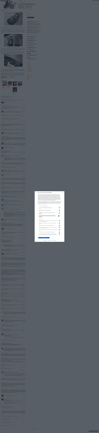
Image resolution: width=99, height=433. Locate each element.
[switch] (59, 207)
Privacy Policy (54, 240)
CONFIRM (44, 237)
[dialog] (49, 216)
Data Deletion (45, 240)
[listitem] (49, 219)
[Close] (63, 192)
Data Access (49, 240)
